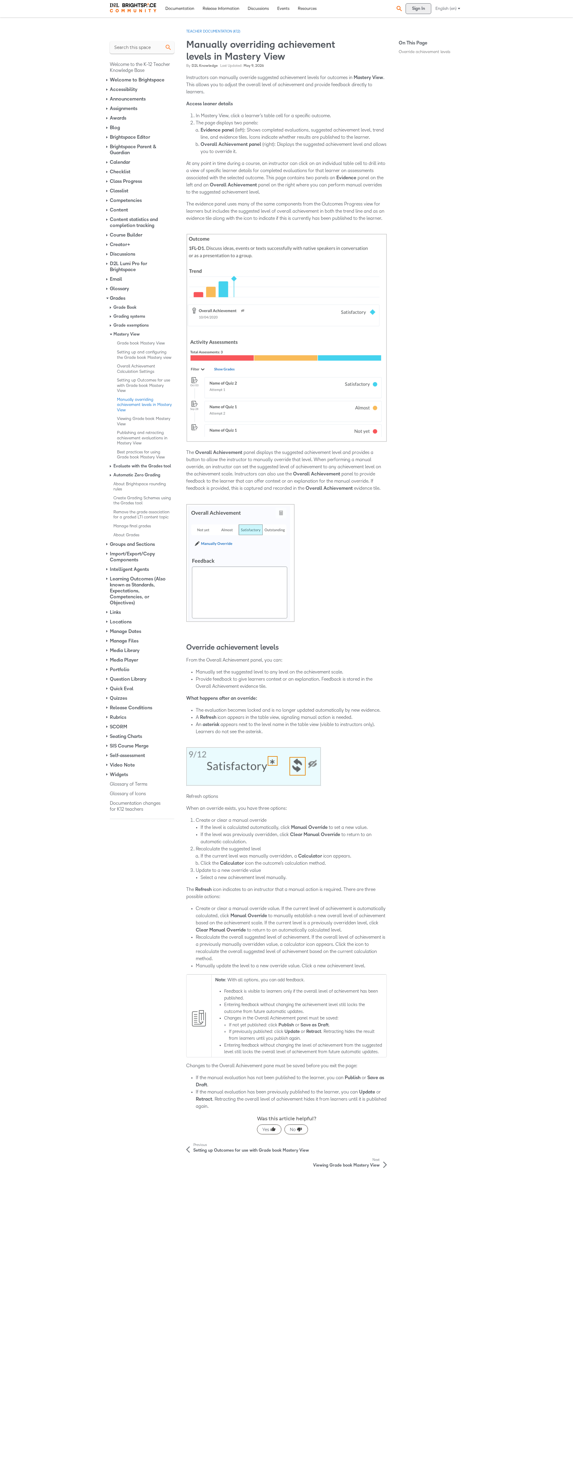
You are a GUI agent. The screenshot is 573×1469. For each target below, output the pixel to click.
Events (283, 8)
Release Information (221, 8)
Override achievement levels (424, 52)
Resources (307, 8)
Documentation (179, 8)
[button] (398, 8)
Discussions (258, 8)
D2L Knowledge (205, 66)
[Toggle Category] (107, 80)
